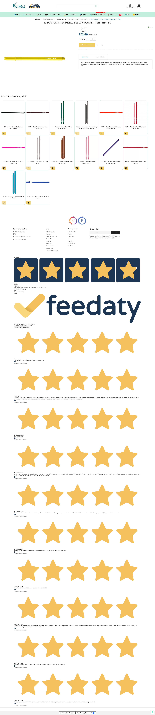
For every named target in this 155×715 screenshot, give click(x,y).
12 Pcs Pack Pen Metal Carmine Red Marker (135, 127)
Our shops (49, 243)
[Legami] (120, 14)
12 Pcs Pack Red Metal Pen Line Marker (135, 162)
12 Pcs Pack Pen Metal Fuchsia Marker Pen (13, 162)
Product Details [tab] (99, 57)
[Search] (96, 6)
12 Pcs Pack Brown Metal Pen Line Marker (37, 127)
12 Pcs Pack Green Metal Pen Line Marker (62, 127)
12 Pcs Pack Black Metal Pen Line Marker (13, 127)
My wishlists (71, 243)
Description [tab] (85, 57)
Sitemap (48, 241)
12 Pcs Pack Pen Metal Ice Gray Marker (38, 162)
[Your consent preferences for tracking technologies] (152, 712)
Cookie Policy (50, 248)
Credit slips (71, 236)
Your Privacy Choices (83, 713)
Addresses (71, 239)
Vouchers (70, 241)
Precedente (18, 327)
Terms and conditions (52, 250)
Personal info (72, 231)
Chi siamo (49, 234)
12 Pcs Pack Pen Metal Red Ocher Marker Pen (62, 162)
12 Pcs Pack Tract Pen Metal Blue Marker (38, 197)
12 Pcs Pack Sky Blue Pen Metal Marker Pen (13, 197)
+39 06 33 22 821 (20, 239)
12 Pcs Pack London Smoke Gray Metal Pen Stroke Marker (86, 127)
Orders (70, 234)
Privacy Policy (50, 246)
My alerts (70, 246)
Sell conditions (50, 231)
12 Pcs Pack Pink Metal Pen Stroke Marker (87, 162)
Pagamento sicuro (51, 236)
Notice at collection (67, 713)
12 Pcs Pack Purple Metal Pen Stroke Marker (111, 162)
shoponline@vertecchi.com (23, 236)
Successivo (26, 327)
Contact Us (49, 239)
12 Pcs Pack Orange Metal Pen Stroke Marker (111, 127)
